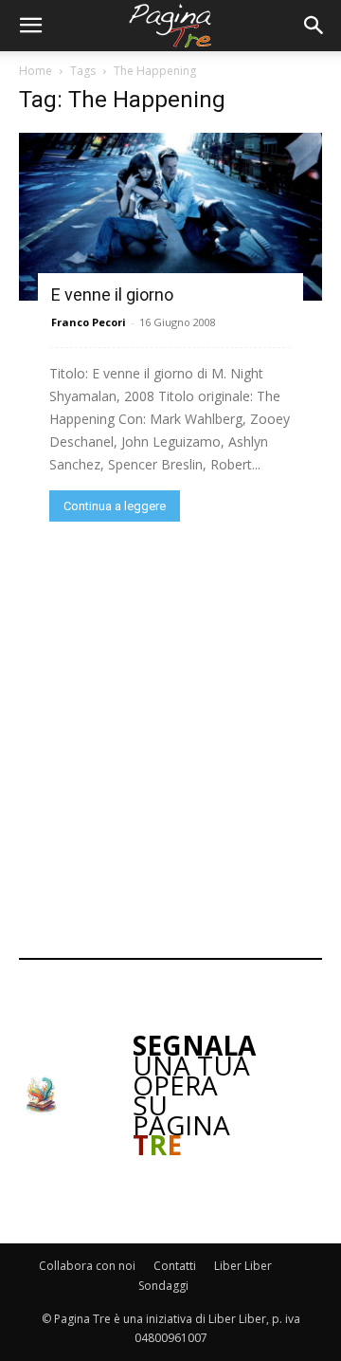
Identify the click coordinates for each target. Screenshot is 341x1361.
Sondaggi (163, 1286)
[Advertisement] (170, 738)
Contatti (174, 1266)
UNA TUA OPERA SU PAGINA (194, 1095)
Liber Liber (243, 1266)
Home (35, 71)
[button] (30, 25)
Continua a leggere (114, 506)
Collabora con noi (87, 1266)
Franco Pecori (88, 322)
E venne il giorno (112, 294)
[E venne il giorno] (170, 217)
